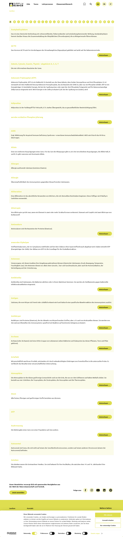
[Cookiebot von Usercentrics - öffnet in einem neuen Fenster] (12, 533)
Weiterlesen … (104, 55)
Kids (28, 4)
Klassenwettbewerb (64, 4)
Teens (36, 4)
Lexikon (12, 11)
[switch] (52, 533)
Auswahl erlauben (108, 520)
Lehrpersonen (47, 4)
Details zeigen (95, 533)
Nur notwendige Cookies (108, 525)
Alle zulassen (108, 515)
